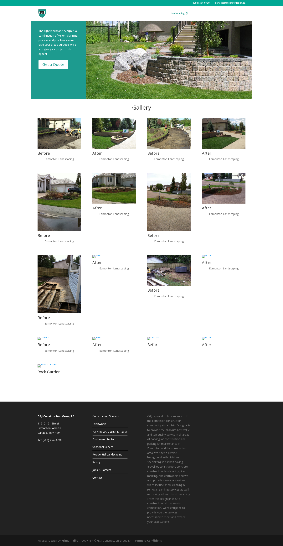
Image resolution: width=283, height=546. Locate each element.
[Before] (59, 148)
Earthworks (99, 424)
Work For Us (209, 13)
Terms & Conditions (148, 540)
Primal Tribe (69, 540)
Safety (194, 13)
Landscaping (178, 13)
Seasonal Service (102, 447)
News (222, 13)
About (123, 13)
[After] (114, 148)
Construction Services (105, 416)
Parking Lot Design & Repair (110, 431)
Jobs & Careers (101, 470)
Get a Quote (53, 64)
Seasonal (159, 13)
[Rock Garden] (47, 364)
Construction (140, 13)
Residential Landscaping (107, 454)
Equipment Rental (103, 439)
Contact (233, 13)
